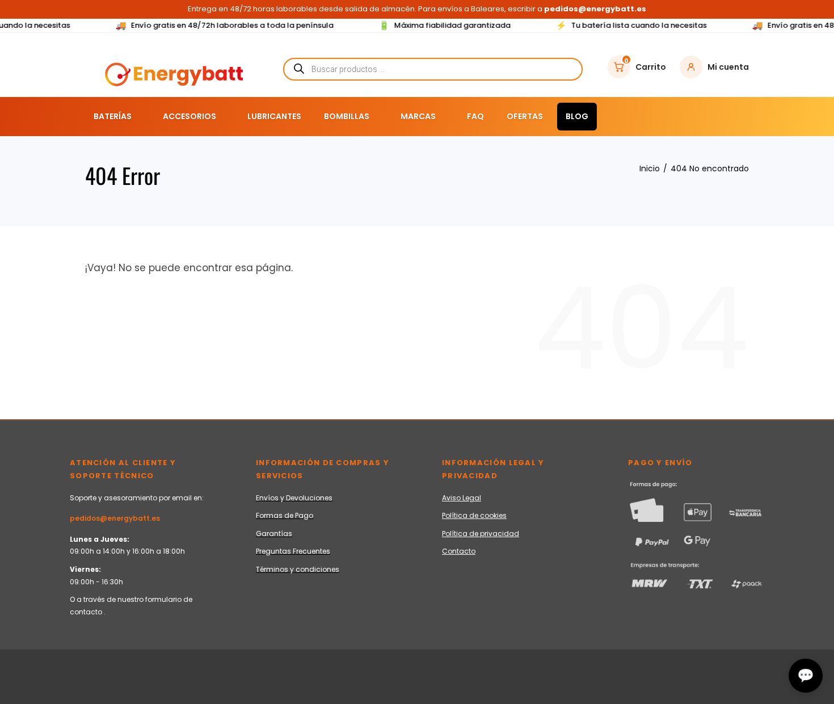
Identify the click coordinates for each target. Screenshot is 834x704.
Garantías (274, 533)
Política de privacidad (480, 533)
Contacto (458, 551)
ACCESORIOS (189, 116)
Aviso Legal (461, 498)
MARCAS (418, 116)
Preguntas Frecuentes (293, 551)
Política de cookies (474, 515)
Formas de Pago (284, 515)
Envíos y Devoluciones (294, 498)
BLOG (577, 116)
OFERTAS (525, 116)
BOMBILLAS (346, 116)
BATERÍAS (113, 116)
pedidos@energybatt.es (115, 518)
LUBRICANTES (274, 116)
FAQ (475, 116)
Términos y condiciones (297, 569)
